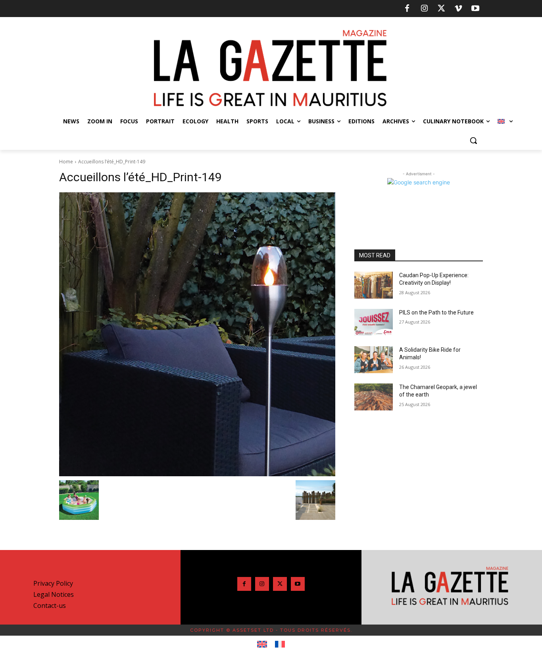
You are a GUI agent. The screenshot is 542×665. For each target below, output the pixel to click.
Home (66, 161)
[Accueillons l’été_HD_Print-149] (197, 334)
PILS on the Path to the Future (436, 312)
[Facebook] (407, 8)
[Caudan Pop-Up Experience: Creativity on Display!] (373, 285)
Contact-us (49, 605)
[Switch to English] (262, 644)
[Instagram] (424, 8)
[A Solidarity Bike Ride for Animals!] (373, 359)
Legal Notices (53, 594)
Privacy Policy (53, 583)
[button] (473, 140)
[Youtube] (475, 8)
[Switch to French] (280, 644)
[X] (441, 8)
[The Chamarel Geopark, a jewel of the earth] (373, 396)
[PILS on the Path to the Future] (373, 322)
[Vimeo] (458, 8)
